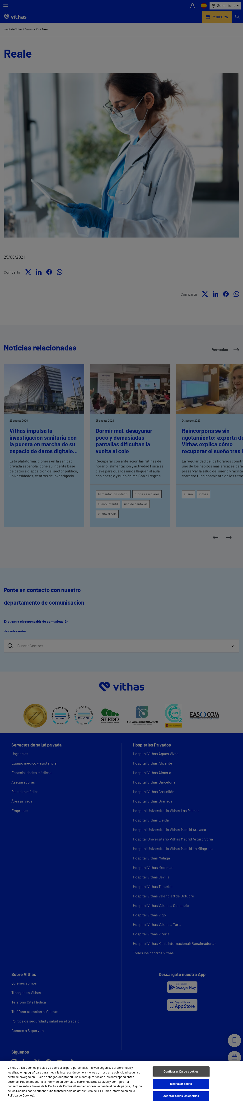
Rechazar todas (181, 1084)
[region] (121, 1083)
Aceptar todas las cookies (181, 1096)
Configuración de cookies (181, 1071)
